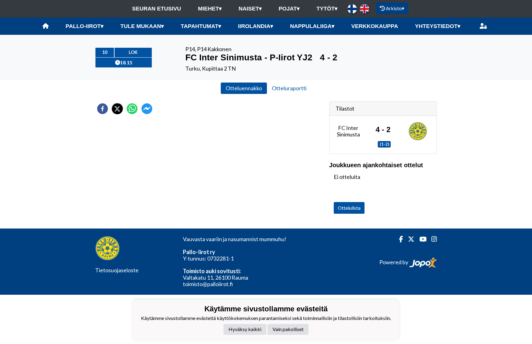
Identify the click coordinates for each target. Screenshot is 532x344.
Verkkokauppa (374, 26)
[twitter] (117, 108)
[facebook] (102, 108)
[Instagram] (431, 239)
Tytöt (326, 9)
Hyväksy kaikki (244, 329)
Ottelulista (349, 208)
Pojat (289, 9)
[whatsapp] (132, 108)
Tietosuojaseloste (117, 270)
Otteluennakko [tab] (244, 88)
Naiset (250, 9)
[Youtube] (420, 239)
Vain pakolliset (288, 329)
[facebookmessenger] (146, 108)
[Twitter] (408, 239)
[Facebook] (398, 239)
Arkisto (395, 8)
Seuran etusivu (156, 9)
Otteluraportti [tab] (289, 88)
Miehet (210, 9)
